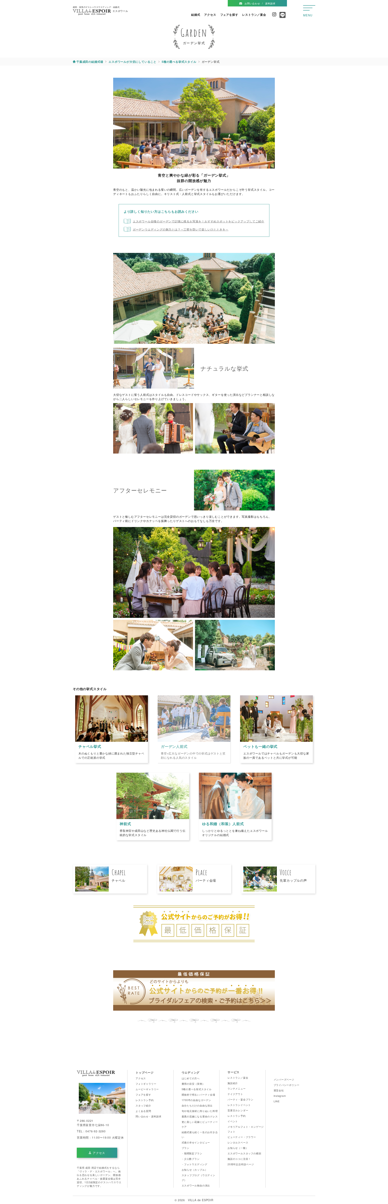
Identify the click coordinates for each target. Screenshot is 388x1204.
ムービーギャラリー (147, 1089)
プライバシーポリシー (286, 1085)
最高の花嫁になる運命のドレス (200, 1116)
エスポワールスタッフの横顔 (244, 1153)
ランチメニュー (237, 1088)
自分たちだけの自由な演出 (197, 1105)
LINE (277, 1101)
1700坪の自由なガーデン (196, 1100)
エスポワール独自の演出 (196, 1185)
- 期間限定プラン (192, 1153)
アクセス (210, 15)
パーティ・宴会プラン (240, 1099)
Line (281, 16)
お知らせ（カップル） (195, 1169)
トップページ (145, 1072)
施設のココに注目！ (239, 1158)
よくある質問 (143, 1111)
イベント (233, 1121)
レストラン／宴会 (254, 15)
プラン (185, 1148)
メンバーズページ (284, 1079)
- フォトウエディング (195, 1164)
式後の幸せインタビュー (196, 1142)
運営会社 (279, 1090)
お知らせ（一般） (238, 1148)
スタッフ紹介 (143, 1105)
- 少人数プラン (191, 1158)
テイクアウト (235, 1094)
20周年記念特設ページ (241, 1164)
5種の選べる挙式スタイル (197, 1089)
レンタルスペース (238, 1142)
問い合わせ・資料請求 (148, 1116)
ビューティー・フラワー (242, 1137)
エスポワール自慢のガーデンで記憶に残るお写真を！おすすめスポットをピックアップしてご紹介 (198, 221)
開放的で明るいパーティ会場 (198, 1094)
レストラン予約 (145, 1100)
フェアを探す (229, 15)
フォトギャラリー (146, 1083)
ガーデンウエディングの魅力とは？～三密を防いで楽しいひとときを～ (181, 229)
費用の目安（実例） (193, 1083)
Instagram (274, 14)
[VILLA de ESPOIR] (96, 1074)
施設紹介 (233, 1083)
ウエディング (191, 1072)
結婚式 (195, 15)
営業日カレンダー (238, 1110)
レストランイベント (239, 1105)
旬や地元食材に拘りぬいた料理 (200, 1111)
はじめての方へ (191, 1078)
